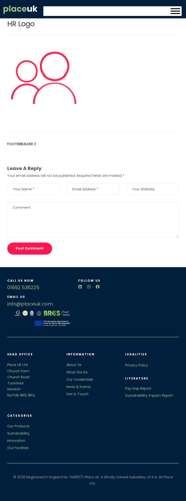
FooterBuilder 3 (21, 144)
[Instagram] (89, 287)
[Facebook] (98, 287)
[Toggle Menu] (175, 11)
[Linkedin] (80, 287)
